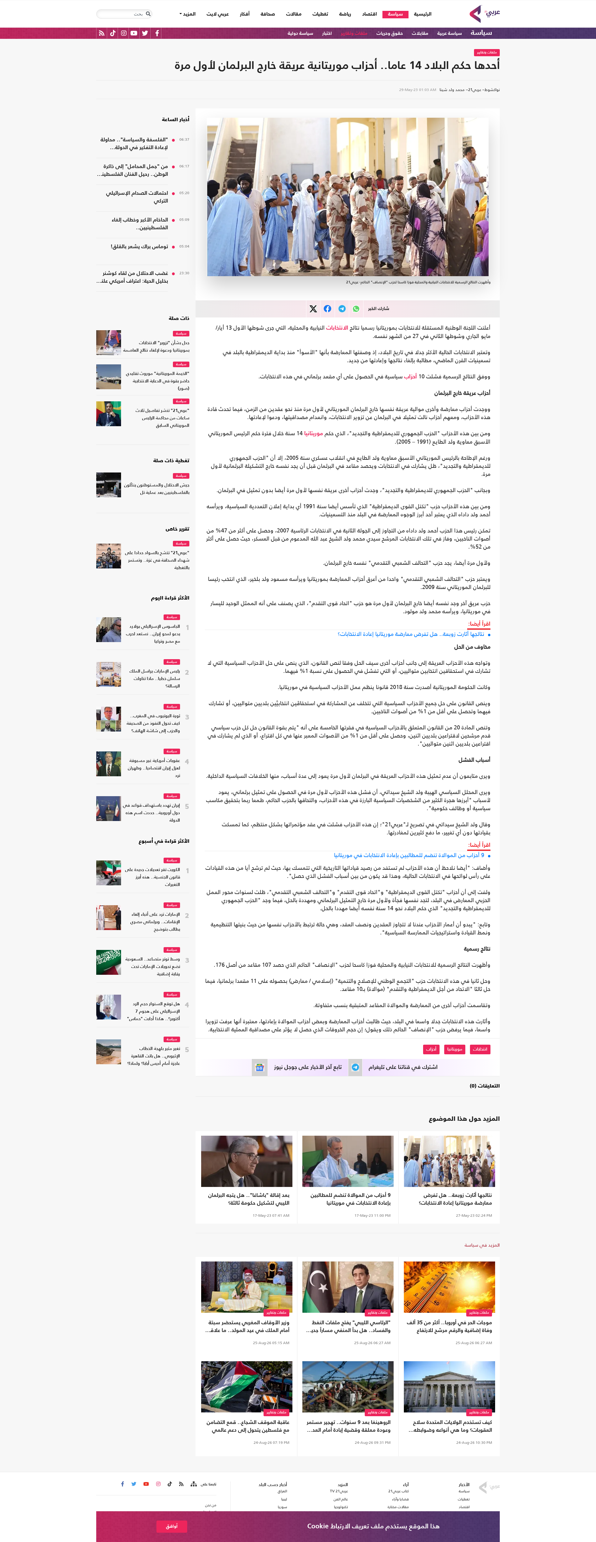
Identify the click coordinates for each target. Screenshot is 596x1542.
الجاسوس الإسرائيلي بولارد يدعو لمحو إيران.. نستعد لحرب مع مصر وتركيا (153, 634)
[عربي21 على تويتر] (145, 33)
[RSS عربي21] (101, 33)
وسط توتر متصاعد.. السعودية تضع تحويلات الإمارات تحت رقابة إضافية (152, 966)
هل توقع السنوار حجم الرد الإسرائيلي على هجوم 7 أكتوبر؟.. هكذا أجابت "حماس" (153, 1011)
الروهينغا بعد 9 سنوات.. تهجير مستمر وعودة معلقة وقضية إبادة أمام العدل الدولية (349, 1427)
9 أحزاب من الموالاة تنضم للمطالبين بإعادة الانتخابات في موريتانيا (409, 855)
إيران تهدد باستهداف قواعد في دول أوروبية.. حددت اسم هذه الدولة (151, 813)
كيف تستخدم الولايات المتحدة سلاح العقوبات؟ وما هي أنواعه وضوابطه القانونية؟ (452, 1427)
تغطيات (320, 14)
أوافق (172, 1526)
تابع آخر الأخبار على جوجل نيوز (308, 1067)
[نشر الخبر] (313, 308)
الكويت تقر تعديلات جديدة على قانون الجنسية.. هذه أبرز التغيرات (152, 877)
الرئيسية (420, 14)
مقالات (293, 14)
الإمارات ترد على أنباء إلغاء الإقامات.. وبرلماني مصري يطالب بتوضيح (155, 922)
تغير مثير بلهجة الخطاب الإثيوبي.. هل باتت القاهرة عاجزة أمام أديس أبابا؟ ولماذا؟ (153, 1056)
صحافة (268, 14)
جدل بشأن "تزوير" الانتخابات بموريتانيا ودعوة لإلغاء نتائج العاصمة (156, 347)
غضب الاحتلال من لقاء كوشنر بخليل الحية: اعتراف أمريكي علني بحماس (132, 278)
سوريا (282, 1507)
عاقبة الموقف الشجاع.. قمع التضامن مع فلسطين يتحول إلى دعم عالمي (248, 1426)
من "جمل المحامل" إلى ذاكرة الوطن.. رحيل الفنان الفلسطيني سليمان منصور (132, 171)
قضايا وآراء (400, 1499)
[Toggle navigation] (148, 14)
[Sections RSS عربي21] (193, 1484)
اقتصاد (369, 14)
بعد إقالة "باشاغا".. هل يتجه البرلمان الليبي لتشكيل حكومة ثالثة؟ (248, 1199)
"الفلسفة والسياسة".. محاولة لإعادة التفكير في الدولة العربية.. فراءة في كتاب (134, 144)
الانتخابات (337, 328)
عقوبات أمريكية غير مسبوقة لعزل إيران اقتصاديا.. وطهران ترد (154, 768)
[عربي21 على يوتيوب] (133, 33)
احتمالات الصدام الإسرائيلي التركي (137, 197)
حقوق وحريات (390, 33)
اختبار (327, 33)
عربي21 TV (339, 1491)
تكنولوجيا (341, 1507)
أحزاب (410, 377)
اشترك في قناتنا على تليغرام (403, 1067)
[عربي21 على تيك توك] (112, 33)
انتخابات (480, 1049)
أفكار (245, 14)
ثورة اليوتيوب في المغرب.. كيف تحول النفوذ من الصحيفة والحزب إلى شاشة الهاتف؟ (153, 723)
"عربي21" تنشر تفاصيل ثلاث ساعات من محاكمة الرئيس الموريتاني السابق (162, 418)
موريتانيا (313, 433)
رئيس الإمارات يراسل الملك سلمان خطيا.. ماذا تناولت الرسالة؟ (154, 678)
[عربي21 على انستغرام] (123, 33)
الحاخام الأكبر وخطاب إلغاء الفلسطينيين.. (140, 223)
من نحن (210, 1505)
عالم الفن (341, 1499)
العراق (282, 1491)
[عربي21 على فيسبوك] (157, 33)
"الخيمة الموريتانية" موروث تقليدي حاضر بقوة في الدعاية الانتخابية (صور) (157, 381)
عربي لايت (218, 14)
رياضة (345, 14)
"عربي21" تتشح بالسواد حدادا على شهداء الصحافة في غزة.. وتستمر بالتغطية (157, 560)
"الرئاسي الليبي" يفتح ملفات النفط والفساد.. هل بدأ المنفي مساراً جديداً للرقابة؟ (349, 1327)
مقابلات (420, 33)
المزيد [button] (189, 14)
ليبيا (284, 1499)
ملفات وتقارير (354, 33)
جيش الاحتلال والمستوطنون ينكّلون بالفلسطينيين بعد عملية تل (156, 489)
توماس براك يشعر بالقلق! (139, 246)
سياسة (395, 14)
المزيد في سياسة (482, 1244)
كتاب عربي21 (398, 1491)
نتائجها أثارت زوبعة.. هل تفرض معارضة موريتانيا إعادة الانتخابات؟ (411, 634)
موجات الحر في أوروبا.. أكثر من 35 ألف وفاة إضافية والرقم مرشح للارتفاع (449, 1326)
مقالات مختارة (398, 1507)
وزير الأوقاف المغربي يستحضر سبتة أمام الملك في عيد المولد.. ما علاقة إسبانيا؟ (248, 1327)
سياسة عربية (449, 33)
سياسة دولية (300, 33)
